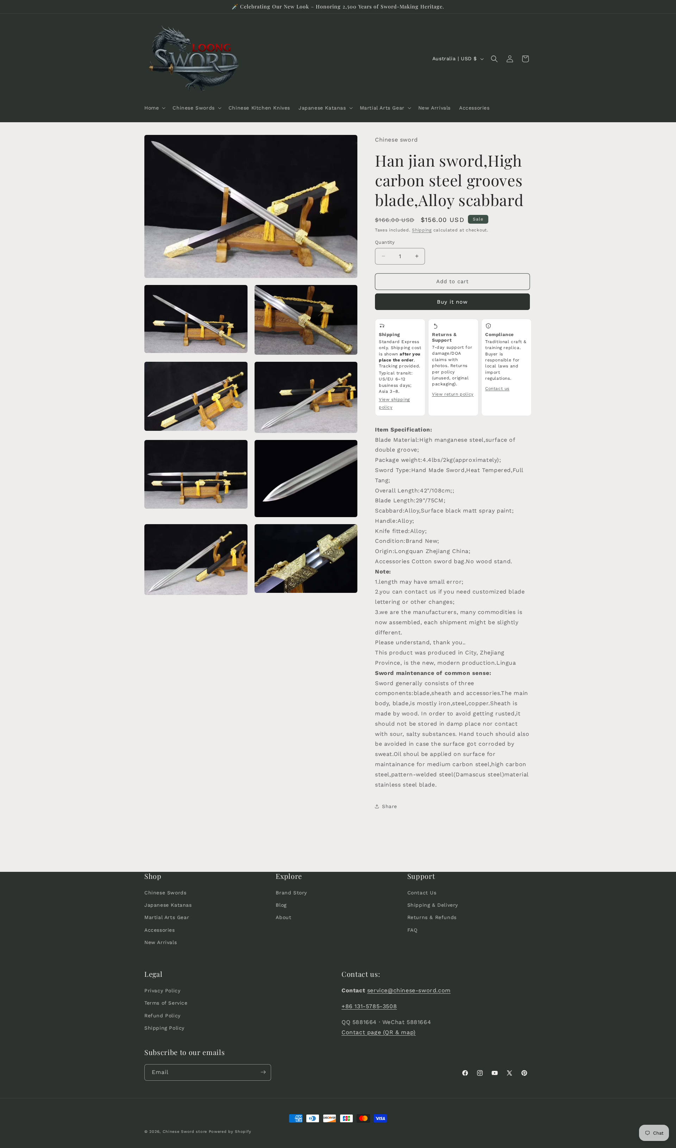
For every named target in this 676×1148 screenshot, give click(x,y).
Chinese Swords (165, 892)
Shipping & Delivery (432, 905)
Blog (281, 905)
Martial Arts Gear (166, 917)
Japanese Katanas (168, 905)
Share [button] (389, 806)
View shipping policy (394, 403)
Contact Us (422, 892)
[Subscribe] (263, 1072)
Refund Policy (162, 1015)
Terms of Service (166, 1003)
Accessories (159, 929)
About (283, 917)
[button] (154, 107)
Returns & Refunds (432, 917)
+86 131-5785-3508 (369, 1006)
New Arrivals (160, 942)
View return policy (453, 394)
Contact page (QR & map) (379, 1032)
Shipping (422, 230)
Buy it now (452, 302)
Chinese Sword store (185, 1131)
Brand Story (291, 892)
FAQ (412, 929)
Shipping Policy (164, 1028)
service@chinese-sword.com (409, 990)
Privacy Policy (162, 990)
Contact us (497, 388)
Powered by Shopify (230, 1131)
